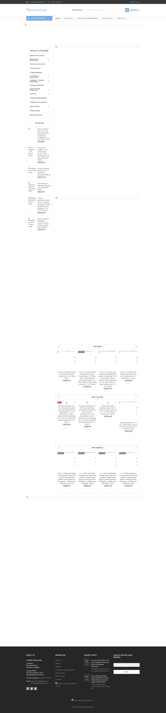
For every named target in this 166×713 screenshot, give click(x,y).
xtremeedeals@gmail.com (37, 683)
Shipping (58, 666)
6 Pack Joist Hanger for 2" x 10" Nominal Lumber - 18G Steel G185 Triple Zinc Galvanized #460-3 (43, 154)
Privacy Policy (60, 673)
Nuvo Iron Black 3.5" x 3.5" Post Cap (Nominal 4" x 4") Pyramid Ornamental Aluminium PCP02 (43, 134)
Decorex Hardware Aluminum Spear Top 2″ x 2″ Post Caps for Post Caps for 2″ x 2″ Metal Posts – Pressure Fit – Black (108, 410)
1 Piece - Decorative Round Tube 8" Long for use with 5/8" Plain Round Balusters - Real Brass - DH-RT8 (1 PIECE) (43, 204)
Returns (58, 663)
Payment (58, 679)
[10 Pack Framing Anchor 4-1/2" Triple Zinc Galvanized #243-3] (32, 171)
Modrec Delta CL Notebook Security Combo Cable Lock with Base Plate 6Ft (43, 223)
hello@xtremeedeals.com (39, 681)
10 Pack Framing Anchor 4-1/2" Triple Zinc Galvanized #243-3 (43, 172)
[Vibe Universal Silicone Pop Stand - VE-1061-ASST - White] (32, 187)
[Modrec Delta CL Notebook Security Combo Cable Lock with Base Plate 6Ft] (32, 222)
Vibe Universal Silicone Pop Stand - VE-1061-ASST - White (43, 186)
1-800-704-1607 (45, 678)
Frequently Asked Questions (65, 670)
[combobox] (79, 10)
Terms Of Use (60, 676)
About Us (58, 660)
